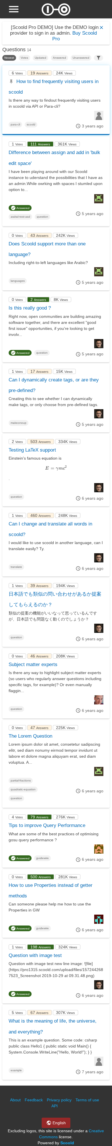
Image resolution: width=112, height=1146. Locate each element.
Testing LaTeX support (32, 450)
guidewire (42, 858)
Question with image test (35, 955)
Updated (40, 57)
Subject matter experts (33, 664)
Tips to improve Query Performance (47, 825)
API (54, 1106)
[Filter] (98, 58)
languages (18, 280)
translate (16, 566)
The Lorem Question (30, 736)
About (15, 1100)
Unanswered (81, 57)
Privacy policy (59, 1100)
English (58, 1123)
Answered (59, 57)
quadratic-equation (23, 789)
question (42, 216)
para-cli (15, 124)
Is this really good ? (30, 308)
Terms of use (87, 1100)
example (16, 1070)
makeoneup (18, 422)
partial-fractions (21, 780)
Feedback (34, 1100)
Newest (9, 57)
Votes (24, 57)
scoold (31, 124)
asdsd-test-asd (20, 216)
